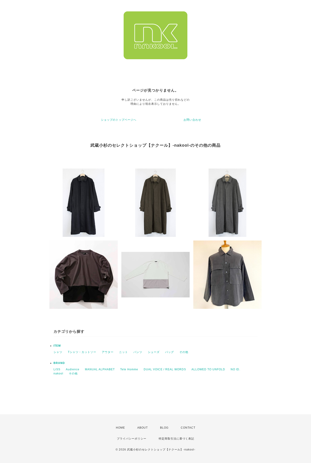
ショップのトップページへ (118, 119)
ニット (123, 352)
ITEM (57, 345)
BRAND (59, 363)
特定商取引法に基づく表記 (176, 438)
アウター (108, 352)
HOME (120, 427)
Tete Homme (129, 369)
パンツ (137, 352)
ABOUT (142, 427)
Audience (72, 369)
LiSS (57, 369)
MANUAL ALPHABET (100, 369)
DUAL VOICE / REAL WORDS (165, 369)
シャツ (58, 352)
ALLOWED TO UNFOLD (208, 369)
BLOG (164, 427)
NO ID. (235, 369)
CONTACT (188, 427)
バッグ (169, 352)
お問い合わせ (192, 119)
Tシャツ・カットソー (82, 352)
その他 (183, 352)
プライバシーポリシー (131, 438)
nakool (58, 373)
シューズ (154, 352)
